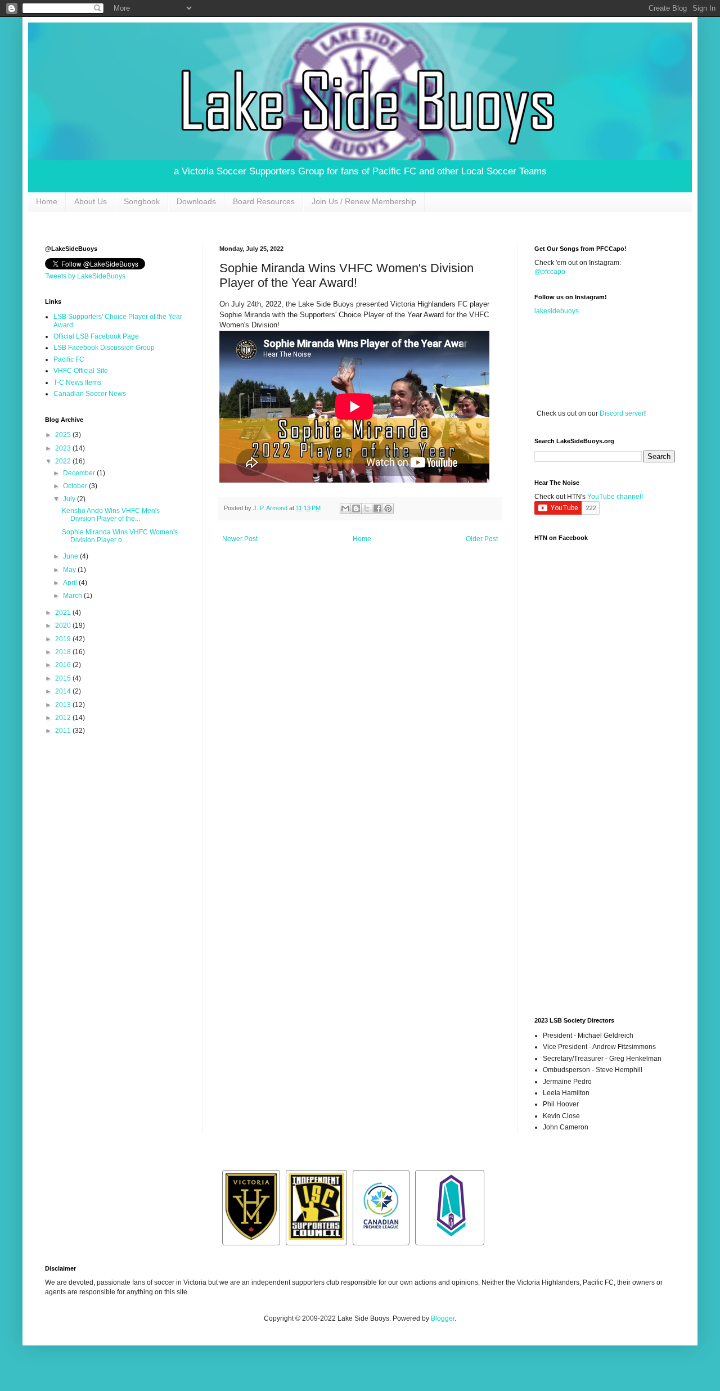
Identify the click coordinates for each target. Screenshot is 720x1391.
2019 (64, 639)
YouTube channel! (615, 497)
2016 (64, 665)
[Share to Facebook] (377, 508)
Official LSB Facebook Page (96, 336)
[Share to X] (366, 508)
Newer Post (240, 539)
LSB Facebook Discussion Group (104, 348)
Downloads (196, 201)
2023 (64, 448)
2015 (64, 678)
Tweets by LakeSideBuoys (85, 276)
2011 (64, 731)
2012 (64, 718)
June (71, 556)
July (70, 499)
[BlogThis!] (356, 508)
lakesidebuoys (556, 311)
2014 (64, 691)
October (76, 486)
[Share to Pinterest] (388, 508)
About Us (90, 201)
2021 (64, 612)
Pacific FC (68, 359)
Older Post (482, 539)
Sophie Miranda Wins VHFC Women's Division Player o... (120, 536)
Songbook (142, 201)
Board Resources (264, 201)
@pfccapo (549, 272)
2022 (64, 461)
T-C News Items (77, 382)
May (70, 570)
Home (46, 201)
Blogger (442, 1318)
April (71, 583)
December (80, 473)
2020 (64, 625)
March (73, 596)
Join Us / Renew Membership (364, 201)
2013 (64, 705)
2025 (64, 435)
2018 (64, 652)
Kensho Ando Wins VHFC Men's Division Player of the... (111, 515)
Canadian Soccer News (89, 394)
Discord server (622, 413)
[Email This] (345, 508)
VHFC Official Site (80, 371)
